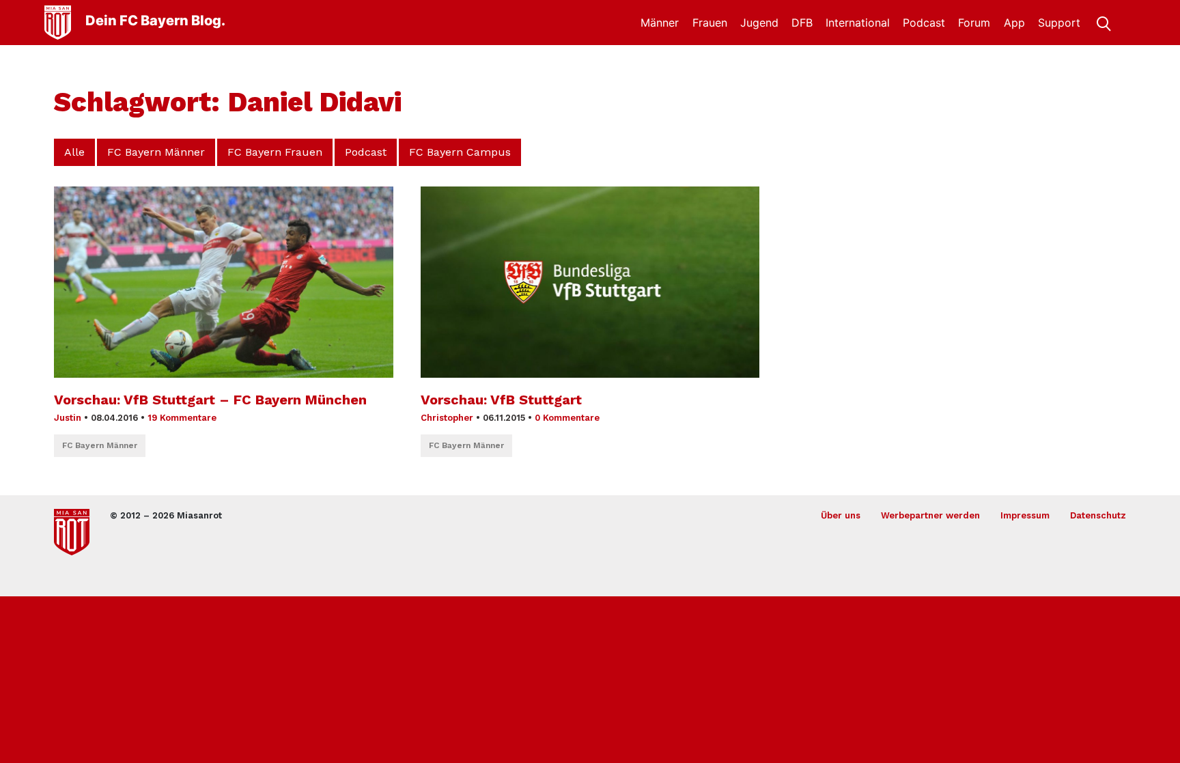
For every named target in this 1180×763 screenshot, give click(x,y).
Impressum (1025, 515)
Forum (974, 22)
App (1014, 22)
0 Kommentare (567, 418)
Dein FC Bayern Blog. (155, 20)
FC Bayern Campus (460, 151)
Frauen (709, 22)
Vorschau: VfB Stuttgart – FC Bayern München (210, 399)
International (858, 22)
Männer (660, 22)
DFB (802, 22)
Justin (67, 418)
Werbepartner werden (930, 515)
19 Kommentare (182, 418)
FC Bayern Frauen (274, 151)
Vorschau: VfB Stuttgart (501, 399)
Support (1059, 22)
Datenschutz (1098, 515)
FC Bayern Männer (156, 151)
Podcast (924, 22)
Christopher (447, 418)
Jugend (759, 22)
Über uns (840, 515)
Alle (74, 151)
